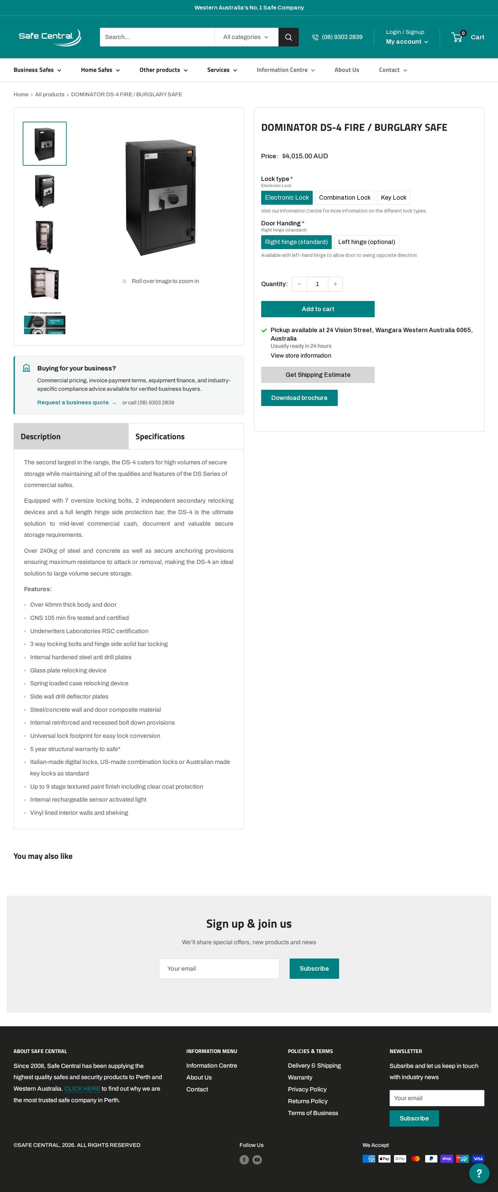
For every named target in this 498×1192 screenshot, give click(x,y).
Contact (389, 69)
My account (404, 41)
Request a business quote (77, 402)
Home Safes (96, 69)
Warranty (300, 1077)
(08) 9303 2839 (342, 37)
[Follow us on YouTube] (257, 1160)
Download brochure (299, 397)
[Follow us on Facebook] (244, 1160)
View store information (301, 355)
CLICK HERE (82, 1088)
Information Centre (282, 69)
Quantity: (274, 283)
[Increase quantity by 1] (335, 284)
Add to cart (318, 309)
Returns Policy (308, 1101)
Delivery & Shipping (314, 1065)
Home (21, 94)
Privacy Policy (307, 1089)
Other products (160, 69)
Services (218, 69)
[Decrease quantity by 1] (299, 284)
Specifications (160, 436)
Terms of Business (313, 1113)
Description (41, 436)
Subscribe (314, 968)
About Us (347, 69)
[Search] (288, 37)
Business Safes (34, 69)
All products (49, 94)
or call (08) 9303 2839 (148, 402)
